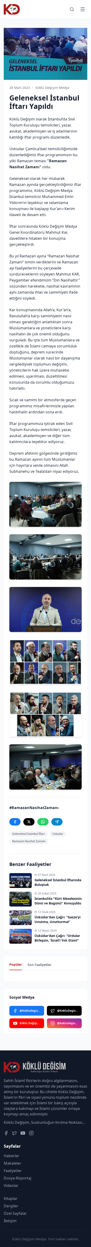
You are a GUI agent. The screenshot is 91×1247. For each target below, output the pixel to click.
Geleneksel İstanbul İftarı (28, 834)
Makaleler (12, 1163)
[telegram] (57, 822)
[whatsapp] (43, 822)
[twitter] (29, 822)
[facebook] (15, 822)
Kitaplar (11, 1198)
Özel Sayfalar (15, 1213)
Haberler (11, 1155)
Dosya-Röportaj (17, 1178)
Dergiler (11, 1205)
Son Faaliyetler (39, 964)
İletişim (10, 1220)
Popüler (15, 964)
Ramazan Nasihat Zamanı (29, 841)
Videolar (11, 1185)
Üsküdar (57, 834)
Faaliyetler (13, 1170)
